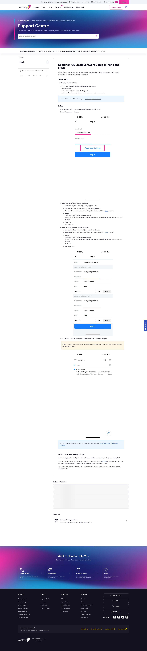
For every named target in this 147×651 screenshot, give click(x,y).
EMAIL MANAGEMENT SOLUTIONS (70, 51)
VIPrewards (64, 611)
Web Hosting (22, 602)
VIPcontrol (64, 599)
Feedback (44, 605)
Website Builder (23, 611)
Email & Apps (22, 605)
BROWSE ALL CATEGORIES (27, 51)
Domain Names (22, 599)
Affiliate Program (86, 614)
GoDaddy (83, 629)
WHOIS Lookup (65, 605)
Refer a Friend (85, 617)
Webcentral (121, 629)
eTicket (104, 461)
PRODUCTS (41, 51)
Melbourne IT (109, 629)
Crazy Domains (95, 629)
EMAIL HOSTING (52, 51)
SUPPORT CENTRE (23, 21)
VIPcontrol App (65, 608)
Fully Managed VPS (24, 614)
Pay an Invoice (65, 602)
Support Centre (45, 599)
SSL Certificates (23, 608)
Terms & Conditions (86, 605)
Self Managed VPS (23, 617)
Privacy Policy (85, 608)
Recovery (43, 602)
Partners (83, 611)
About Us (83, 599)
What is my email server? (93, 99)
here (106, 211)
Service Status (45, 608)
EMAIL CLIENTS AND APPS (91, 51)
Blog (82, 602)
